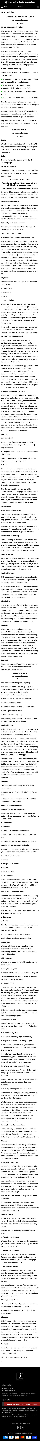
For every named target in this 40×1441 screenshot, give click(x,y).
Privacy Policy (8, 1412)
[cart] (38, 7)
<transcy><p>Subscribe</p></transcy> (21, 1404)
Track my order (8, 1388)
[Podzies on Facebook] (18, 1428)
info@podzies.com (9, 1390)
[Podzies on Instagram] (22, 1428)
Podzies (16, 1433)
